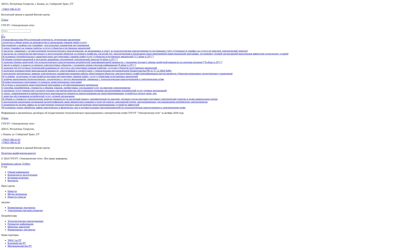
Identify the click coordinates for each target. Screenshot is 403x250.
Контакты (13, 180)
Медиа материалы (17, 194)
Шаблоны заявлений (19, 226)
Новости (12, 191)
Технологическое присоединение (25, 221)
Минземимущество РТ (20, 246)
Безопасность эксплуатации (22, 175)
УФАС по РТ (14, 240)
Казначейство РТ (17, 243)
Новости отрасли (17, 197)
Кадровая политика (18, 177)
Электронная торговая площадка (25, 210)
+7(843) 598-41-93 (10, 9)
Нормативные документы (21, 207)
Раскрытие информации (21, 224)
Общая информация (18, 172)
